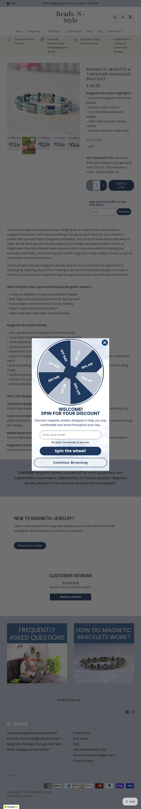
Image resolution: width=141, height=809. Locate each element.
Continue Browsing (70, 462)
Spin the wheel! (70, 451)
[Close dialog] (105, 343)
